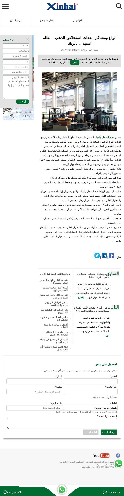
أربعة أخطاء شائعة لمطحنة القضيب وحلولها (55, 289)
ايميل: (58, 376)
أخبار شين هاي (46, 20)
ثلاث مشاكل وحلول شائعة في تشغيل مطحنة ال (53, 281)
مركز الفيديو (15, 20)
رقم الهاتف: (111, 387)
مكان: (58, 387)
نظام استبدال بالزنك (104, 137)
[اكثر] (81, 297)
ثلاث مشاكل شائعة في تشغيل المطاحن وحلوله (53, 296)
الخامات (113, 403)
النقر (75, 62)
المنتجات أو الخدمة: (107, 416)
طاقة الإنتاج (56, 403)
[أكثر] (107, 336)
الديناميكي (77, 20)
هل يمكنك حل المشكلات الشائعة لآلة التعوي (56, 333)
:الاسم (114, 376)
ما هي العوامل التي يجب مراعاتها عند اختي (56, 303)
